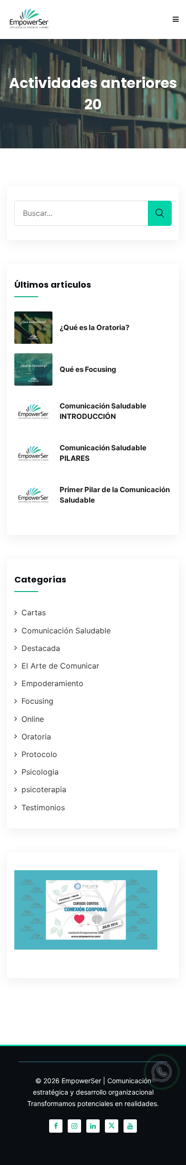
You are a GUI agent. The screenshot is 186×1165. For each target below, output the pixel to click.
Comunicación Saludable (66, 630)
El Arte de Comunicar (60, 665)
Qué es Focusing (88, 369)
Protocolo (39, 754)
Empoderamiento (52, 683)
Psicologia (40, 772)
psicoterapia (43, 789)
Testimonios (43, 807)
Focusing (37, 701)
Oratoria (36, 736)
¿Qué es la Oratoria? (94, 327)
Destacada (40, 648)
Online (32, 719)
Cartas (33, 612)
